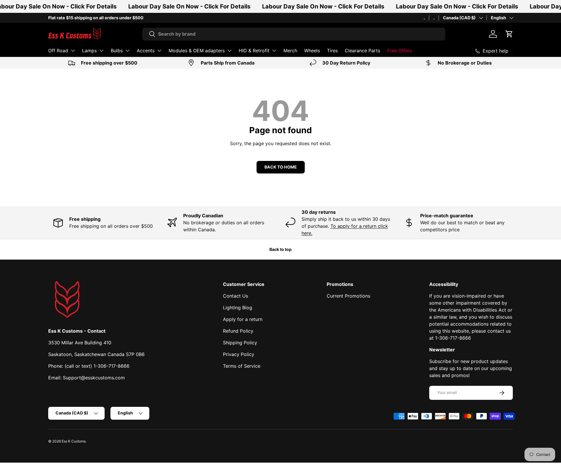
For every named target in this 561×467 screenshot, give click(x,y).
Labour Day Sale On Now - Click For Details (189, 6)
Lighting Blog (237, 307)
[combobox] (293, 33)
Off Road (58, 50)
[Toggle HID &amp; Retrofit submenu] (274, 50)
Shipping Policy (240, 343)
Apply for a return (242, 319)
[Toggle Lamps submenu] (101, 50)
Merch (290, 50)
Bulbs (117, 50)
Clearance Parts (362, 50)
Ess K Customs (74, 441)
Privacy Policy (238, 354)
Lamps (89, 50)
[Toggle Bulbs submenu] (127, 50)
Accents (146, 50)
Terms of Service (241, 366)
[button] (509, 33)
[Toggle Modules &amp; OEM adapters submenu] (229, 50)
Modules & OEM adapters (197, 50)
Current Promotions (348, 296)
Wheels (312, 50)
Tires (332, 50)
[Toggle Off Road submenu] (72, 50)
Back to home (280, 166)
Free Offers (399, 50)
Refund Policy (238, 331)
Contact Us (235, 296)
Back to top (280, 249)
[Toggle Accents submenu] (159, 50)
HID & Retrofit (254, 50)
